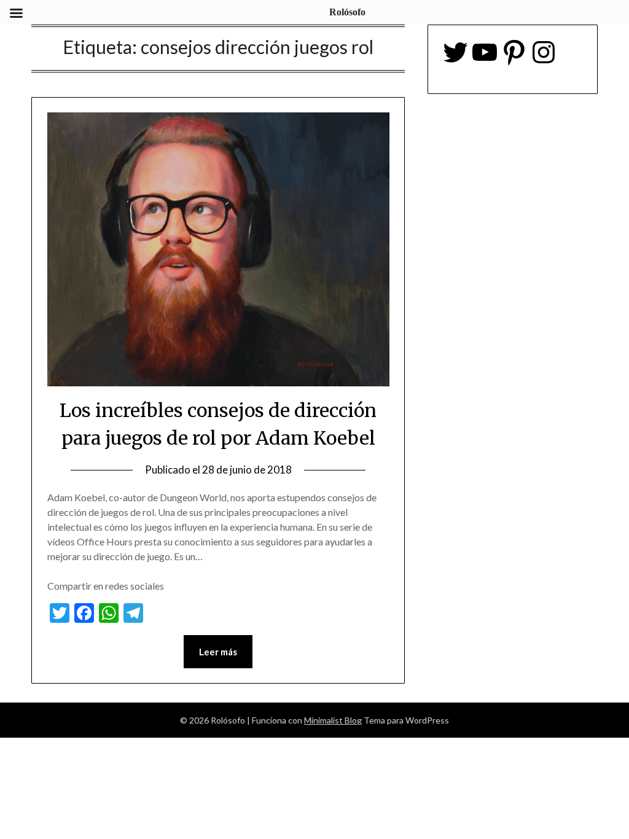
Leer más (218, 651)
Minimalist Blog (333, 720)
